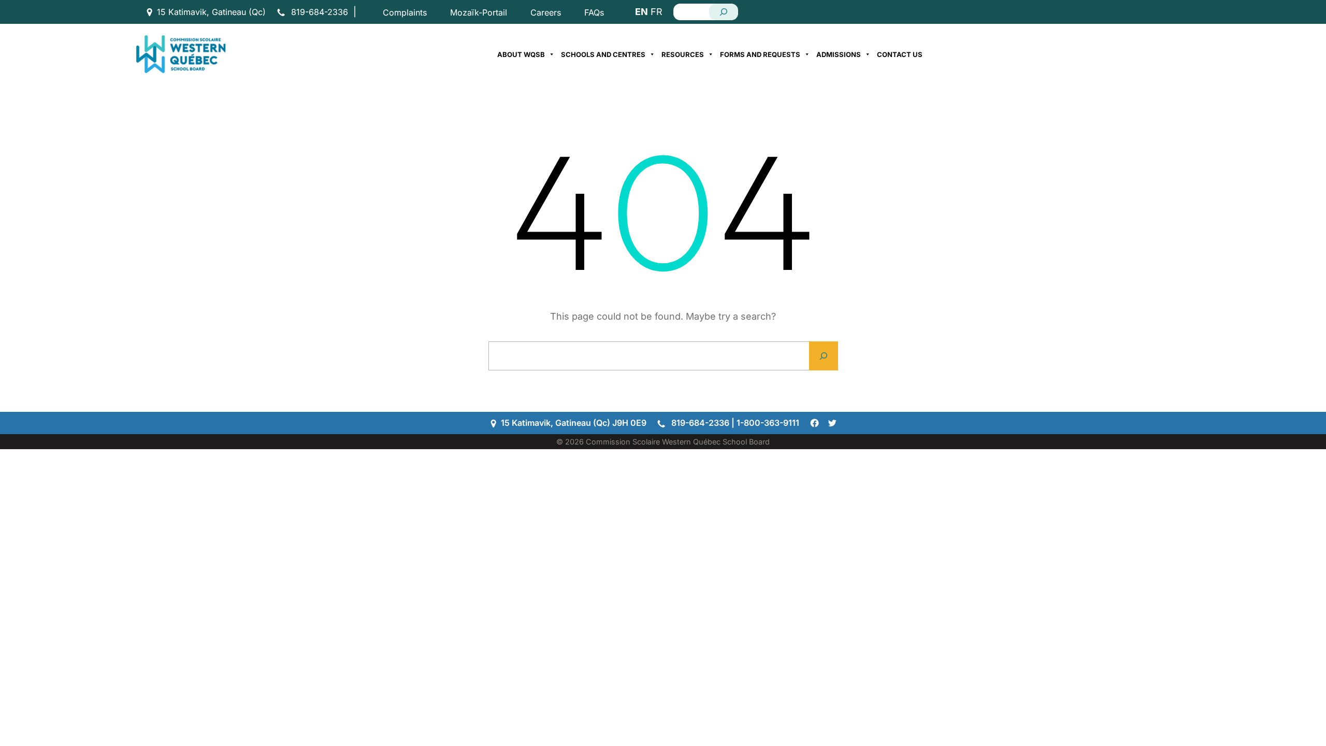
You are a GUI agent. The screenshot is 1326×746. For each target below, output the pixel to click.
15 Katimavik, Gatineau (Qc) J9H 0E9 (573, 423)
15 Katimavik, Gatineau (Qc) (211, 12)
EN (641, 11)
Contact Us (900, 54)
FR (656, 11)
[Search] (723, 12)
